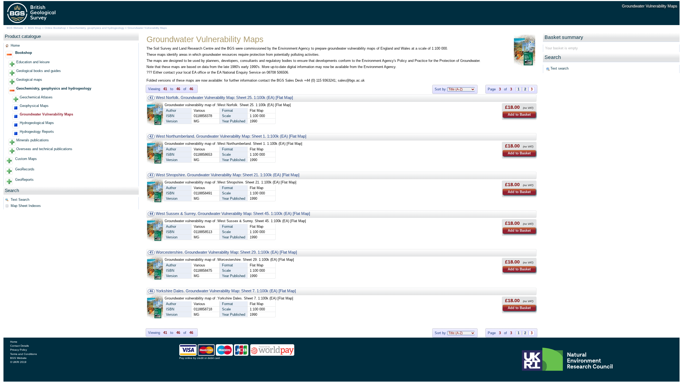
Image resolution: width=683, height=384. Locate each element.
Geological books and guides (38, 71)
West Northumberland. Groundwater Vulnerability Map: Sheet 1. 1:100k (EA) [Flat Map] (231, 136)
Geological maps (29, 80)
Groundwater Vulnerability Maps (46, 114)
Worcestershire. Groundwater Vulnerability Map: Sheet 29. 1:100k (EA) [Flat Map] (226, 252)
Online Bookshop (55, 27)
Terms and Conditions (23, 354)
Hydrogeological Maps (37, 123)
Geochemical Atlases (36, 97)
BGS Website (15, 27)
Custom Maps (26, 159)
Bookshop (23, 53)
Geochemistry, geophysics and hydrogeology (96, 27)
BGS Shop (34, 27)
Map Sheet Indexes (26, 206)
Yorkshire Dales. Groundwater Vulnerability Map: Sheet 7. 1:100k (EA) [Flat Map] (226, 291)
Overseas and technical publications (44, 149)
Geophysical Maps (34, 106)
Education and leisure (33, 62)
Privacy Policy (18, 349)
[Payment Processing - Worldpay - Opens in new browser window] (272, 354)
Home (15, 45)
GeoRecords (24, 169)
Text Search (20, 200)
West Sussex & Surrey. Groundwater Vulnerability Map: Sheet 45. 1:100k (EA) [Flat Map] (233, 213)
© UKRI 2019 (18, 362)
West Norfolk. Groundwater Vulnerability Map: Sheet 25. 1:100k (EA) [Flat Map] (224, 97)
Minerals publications (32, 140)
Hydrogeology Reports (37, 132)
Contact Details (19, 345)
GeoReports (24, 180)
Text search (559, 68)
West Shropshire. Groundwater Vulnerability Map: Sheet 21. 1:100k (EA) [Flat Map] (227, 175)
